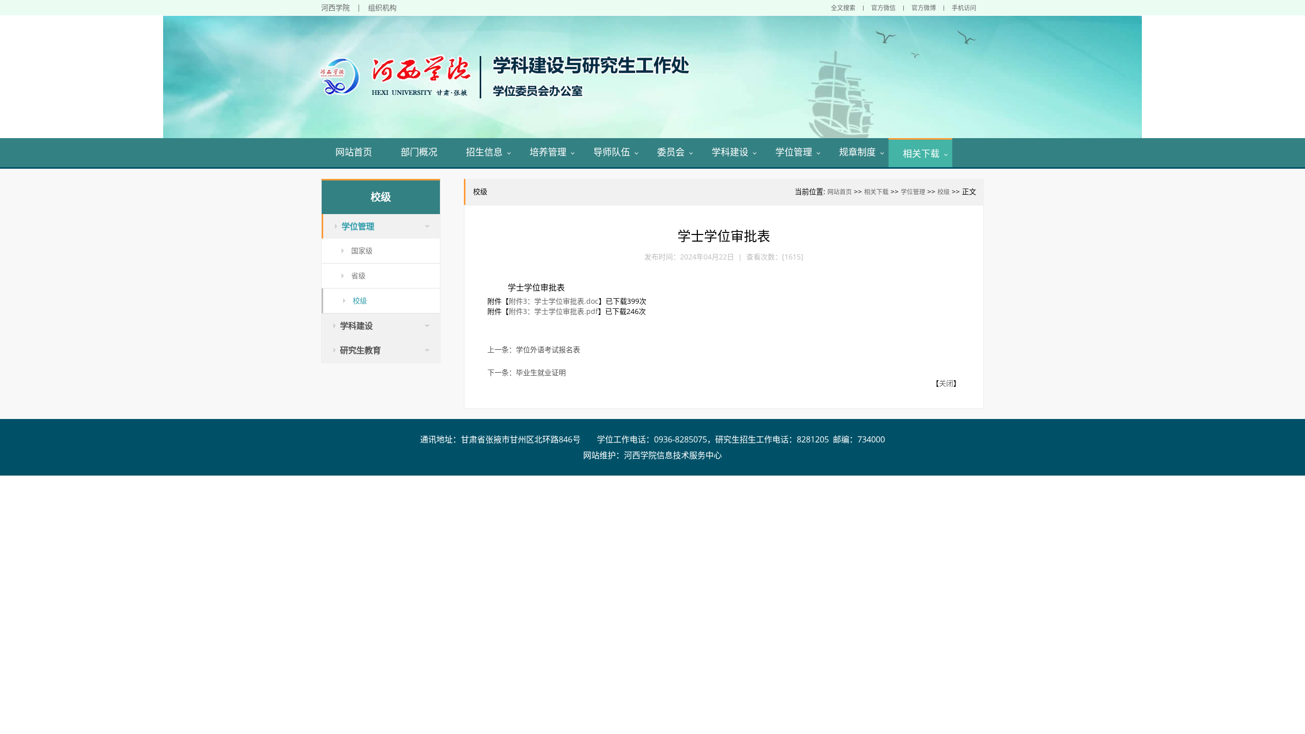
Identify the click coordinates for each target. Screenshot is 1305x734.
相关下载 (921, 153)
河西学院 (335, 7)
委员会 (671, 152)
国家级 (362, 250)
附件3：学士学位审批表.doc (553, 301)
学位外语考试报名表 (548, 349)
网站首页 (353, 152)
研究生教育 (360, 350)
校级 (943, 192)
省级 (358, 275)
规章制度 (857, 152)
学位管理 (793, 152)
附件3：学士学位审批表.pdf (553, 311)
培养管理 (548, 152)
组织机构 (382, 7)
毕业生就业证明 (541, 372)
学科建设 (730, 152)
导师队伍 (611, 152)
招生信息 (484, 152)
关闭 (946, 383)
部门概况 (419, 152)
